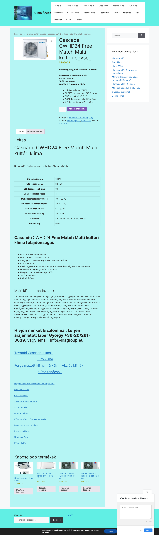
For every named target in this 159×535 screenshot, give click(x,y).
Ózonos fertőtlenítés (122, 13)
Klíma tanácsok (50, 372)
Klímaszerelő (118, 58)
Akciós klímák (72, 365)
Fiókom (79, 20)
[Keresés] (141, 35)
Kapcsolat (58, 20)
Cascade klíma (73, 13)
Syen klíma (58, 13)
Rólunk (138, 13)
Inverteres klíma (21, 431)
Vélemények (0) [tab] (34, 131)
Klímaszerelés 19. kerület (123, 84)
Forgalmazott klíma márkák (35, 365)
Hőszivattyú (104, 13)
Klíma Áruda (42, 13)
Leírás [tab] (21, 131)
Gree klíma (103, 6)
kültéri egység (73, 120)
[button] (51, 41)
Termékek (58, 6)
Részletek (45, 532)
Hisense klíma (118, 6)
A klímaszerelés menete (25, 401)
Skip (140, 530)
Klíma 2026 (117, 66)
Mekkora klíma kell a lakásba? (126, 88)
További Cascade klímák (33, 353)
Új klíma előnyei (21, 437)
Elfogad (110, 531)
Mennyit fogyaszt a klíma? (26, 425)
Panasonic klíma (21, 389)
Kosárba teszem (77, 109)
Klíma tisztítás (72, 6)
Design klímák (118, 96)
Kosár (68, 20)
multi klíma (86, 120)
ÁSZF (70, 515)
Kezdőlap (18, 34)
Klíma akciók (20, 443)
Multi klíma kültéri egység (35, 34)
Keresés (18, 515)
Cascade (63, 123)
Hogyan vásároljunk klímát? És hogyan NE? (34, 384)
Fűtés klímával (88, 6)
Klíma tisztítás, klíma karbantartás (30, 419)
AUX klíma (133, 6)
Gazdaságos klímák (121, 92)
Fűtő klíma (45, 359)
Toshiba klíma (89, 13)
